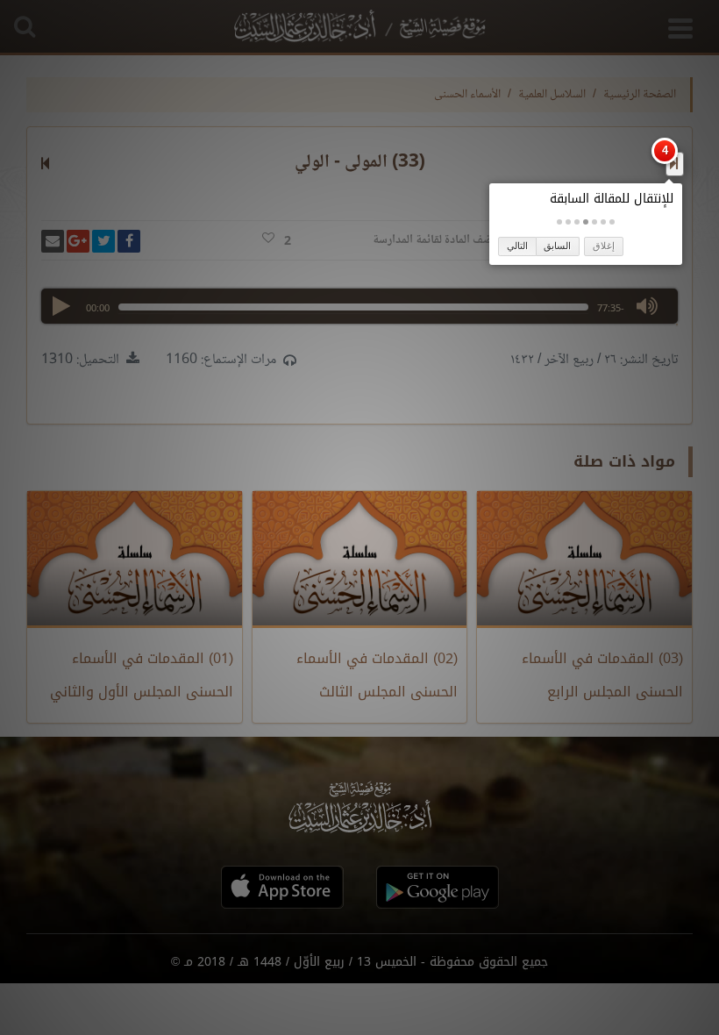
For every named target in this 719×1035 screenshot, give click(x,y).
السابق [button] (557, 245)
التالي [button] (517, 245)
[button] (612, 222)
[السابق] (674, 163)
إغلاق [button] (604, 245)
